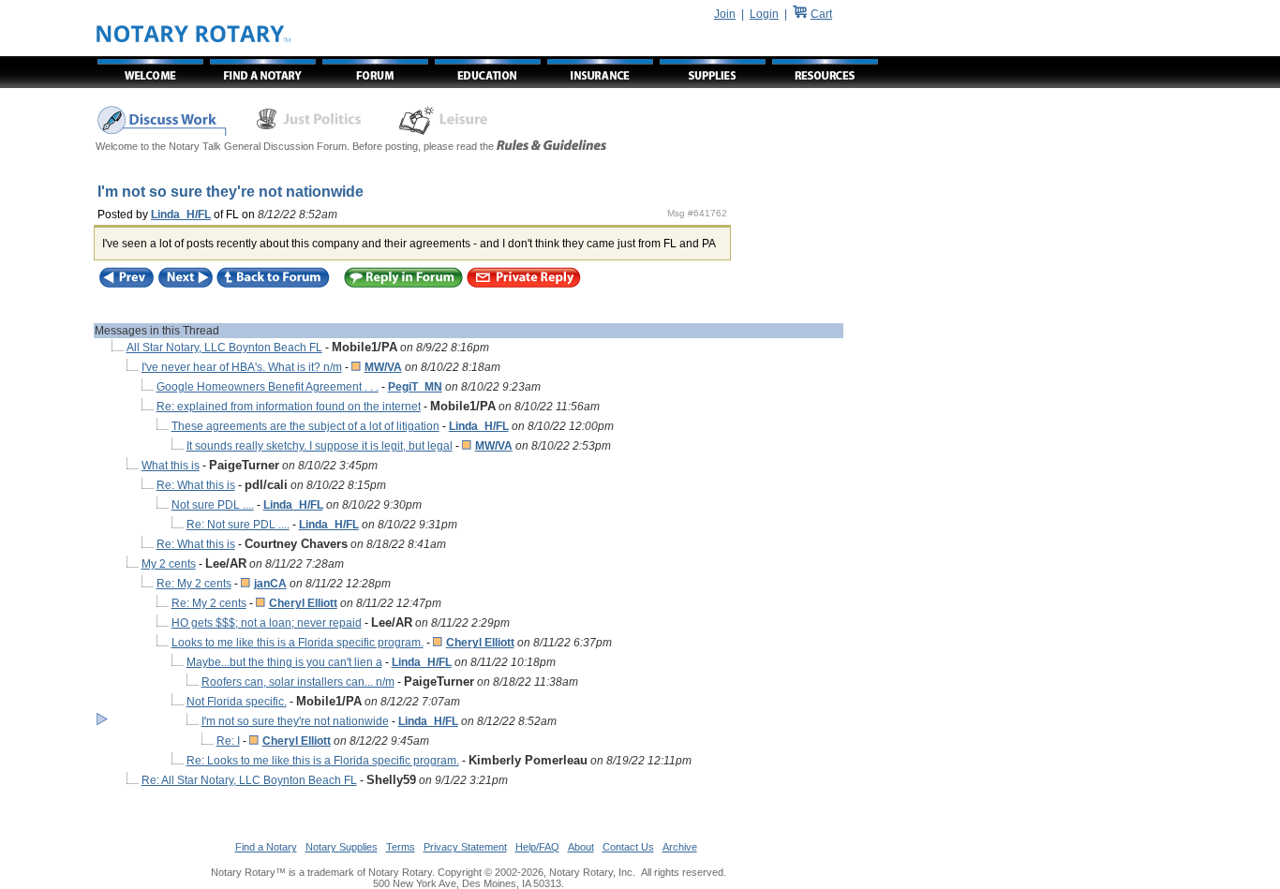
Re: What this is (195, 485)
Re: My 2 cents (193, 583)
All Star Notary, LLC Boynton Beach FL (224, 347)
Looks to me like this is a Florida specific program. (297, 642)
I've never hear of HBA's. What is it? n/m (241, 367)
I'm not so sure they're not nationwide (295, 721)
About (581, 846)
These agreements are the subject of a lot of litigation (305, 426)
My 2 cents (168, 563)
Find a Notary (266, 846)
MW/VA (383, 367)
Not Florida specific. (236, 701)
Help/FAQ (537, 846)
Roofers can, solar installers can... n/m (297, 682)
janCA (270, 583)
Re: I (228, 741)
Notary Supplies (341, 846)
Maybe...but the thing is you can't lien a (284, 662)
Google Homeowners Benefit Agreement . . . (267, 386)
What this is (170, 465)
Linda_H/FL (181, 214)
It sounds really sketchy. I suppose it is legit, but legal (319, 445)
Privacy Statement (465, 846)
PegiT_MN (415, 386)
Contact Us (628, 846)
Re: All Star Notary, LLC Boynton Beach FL (249, 780)
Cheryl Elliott (303, 603)
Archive (679, 846)
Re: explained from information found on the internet (288, 406)
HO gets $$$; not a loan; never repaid (266, 623)
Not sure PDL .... (212, 504)
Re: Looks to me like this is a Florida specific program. (322, 760)
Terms (400, 846)
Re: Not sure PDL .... (238, 524)
